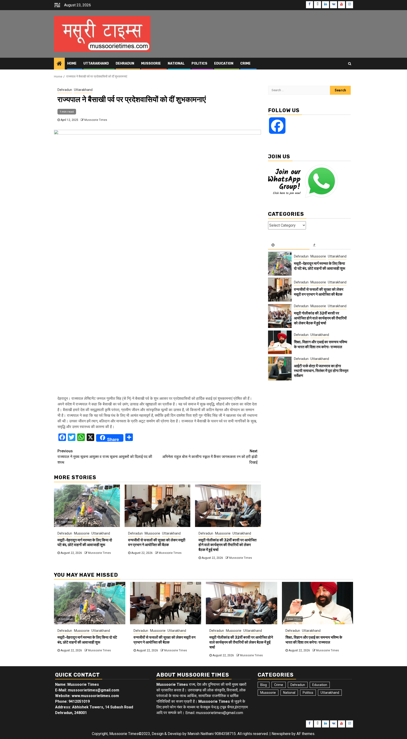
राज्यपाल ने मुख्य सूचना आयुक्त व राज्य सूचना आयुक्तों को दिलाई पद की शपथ (104, 457)
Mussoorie (151, 63)
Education (223, 63)
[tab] (288, 245)
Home (72, 63)
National (176, 63)
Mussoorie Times (95, 120)
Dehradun (125, 63)
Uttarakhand (96, 63)
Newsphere (281, 733)
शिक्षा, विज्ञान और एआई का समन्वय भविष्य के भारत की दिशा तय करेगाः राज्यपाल (320, 344)
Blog (263, 685)
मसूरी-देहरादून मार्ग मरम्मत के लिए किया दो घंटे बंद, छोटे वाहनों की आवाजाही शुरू (84, 542)
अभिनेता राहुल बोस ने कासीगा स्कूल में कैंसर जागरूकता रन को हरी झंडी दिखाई (209, 457)
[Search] (350, 63)
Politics (199, 63)
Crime (245, 63)
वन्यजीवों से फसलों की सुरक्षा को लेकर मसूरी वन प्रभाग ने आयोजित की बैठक (156, 542)
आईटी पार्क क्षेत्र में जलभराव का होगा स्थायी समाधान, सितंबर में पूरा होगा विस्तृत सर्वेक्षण (321, 371)
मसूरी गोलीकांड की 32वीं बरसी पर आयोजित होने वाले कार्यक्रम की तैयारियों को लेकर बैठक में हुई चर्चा (227, 545)
